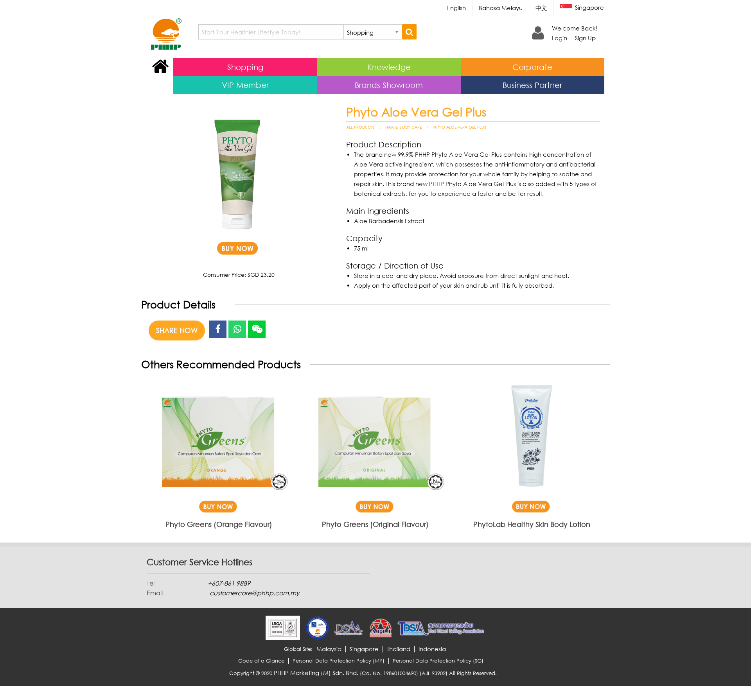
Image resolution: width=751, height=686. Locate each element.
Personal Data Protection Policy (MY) (338, 661)
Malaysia (328, 649)
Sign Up (585, 38)
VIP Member (245, 85)
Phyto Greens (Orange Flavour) (218, 524)
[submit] (409, 31)
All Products (360, 127)
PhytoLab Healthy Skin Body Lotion (531, 524)
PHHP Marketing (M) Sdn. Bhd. (316, 672)
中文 (541, 7)
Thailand (398, 649)
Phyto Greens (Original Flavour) (375, 524)
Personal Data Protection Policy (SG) (438, 661)
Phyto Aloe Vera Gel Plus (459, 127)
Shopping (245, 67)
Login (559, 38)
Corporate (532, 67)
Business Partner (532, 85)
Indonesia (432, 649)
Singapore (588, 7)
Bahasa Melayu (501, 7)
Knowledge (389, 67)
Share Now (177, 330)
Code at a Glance (261, 661)
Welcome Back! (574, 28)
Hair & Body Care (403, 127)
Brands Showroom (389, 85)
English (456, 7)
